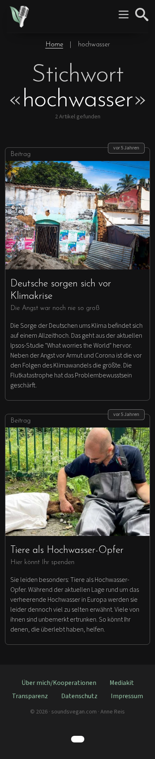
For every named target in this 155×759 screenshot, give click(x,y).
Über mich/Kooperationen (58, 682)
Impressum (127, 696)
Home (54, 44)
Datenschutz (79, 696)
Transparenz (30, 696)
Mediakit (122, 682)
